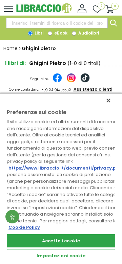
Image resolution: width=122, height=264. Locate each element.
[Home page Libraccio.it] (44, 12)
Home (10, 48)
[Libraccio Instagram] (71, 81)
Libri (38, 33)
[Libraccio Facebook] (57, 81)
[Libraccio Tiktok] (85, 81)
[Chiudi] (108, 100)
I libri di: (15, 63)
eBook (60, 33)
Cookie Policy (24, 227)
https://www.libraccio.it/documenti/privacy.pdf (64, 168)
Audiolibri (88, 33)
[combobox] (57, 23)
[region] (61, 178)
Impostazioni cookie (61, 255)
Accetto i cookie (61, 241)
